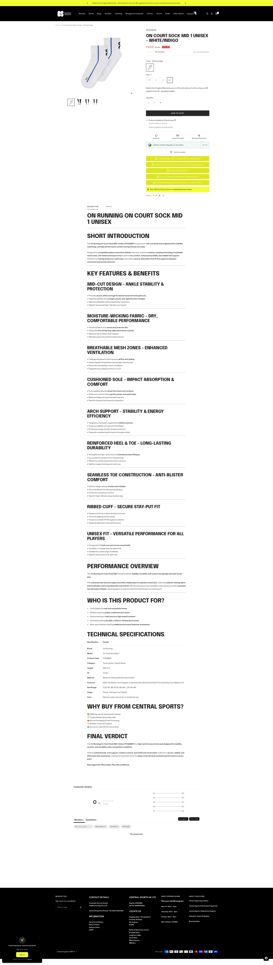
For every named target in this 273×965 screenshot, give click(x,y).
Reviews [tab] (79, 819)
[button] (168, 793)
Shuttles (108, 13)
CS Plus (150, 13)
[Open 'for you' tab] (266, 958)
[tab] (91, 820)
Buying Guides (194, 921)
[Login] (212, 14)
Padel (167, 13)
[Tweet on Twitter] (159, 195)
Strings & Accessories (134, 13)
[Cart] (216, 14)
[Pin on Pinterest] (156, 195)
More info (205, 145)
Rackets (82, 13)
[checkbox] (126, 827)
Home (57, 25)
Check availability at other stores (161, 127)
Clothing (118, 13)
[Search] (207, 14)
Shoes (91, 13)
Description (92, 207)
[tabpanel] (136, 841)
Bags (99, 13)
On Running (151, 30)
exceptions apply (168, 91)
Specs (109, 207)
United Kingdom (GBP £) (66, 952)
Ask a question (183, 819)
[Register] (80, 907)
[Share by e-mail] (163, 195)
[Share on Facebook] (153, 195)
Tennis (159, 13)
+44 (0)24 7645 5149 (116, 911)
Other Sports (178, 13)
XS (149, 80)
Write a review (194, 819)
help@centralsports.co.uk (98, 906)
